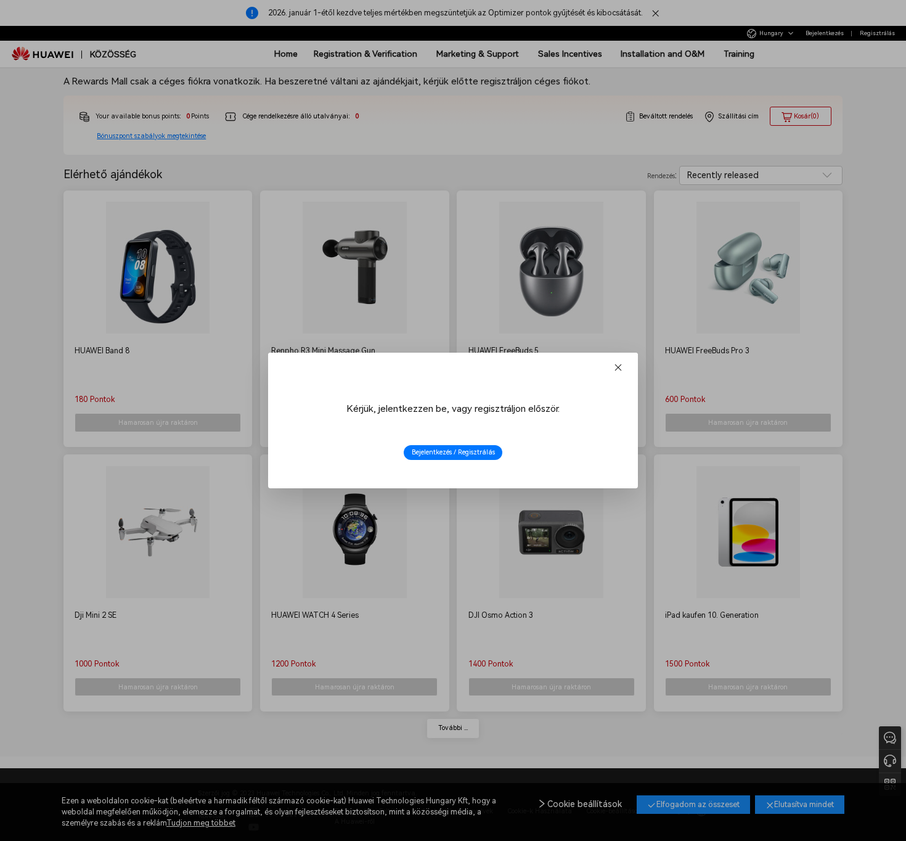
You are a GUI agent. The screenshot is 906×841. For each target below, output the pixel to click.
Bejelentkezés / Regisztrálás (453, 452)
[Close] (618, 368)
